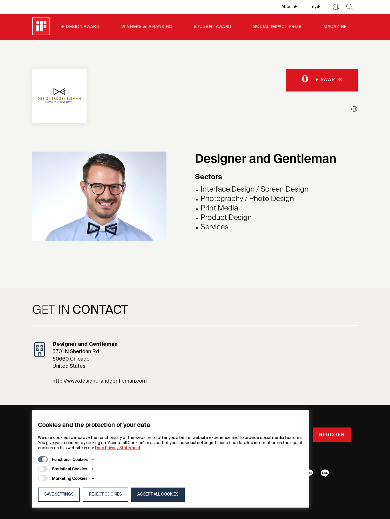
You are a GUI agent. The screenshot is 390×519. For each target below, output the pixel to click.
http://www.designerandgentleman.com (100, 381)
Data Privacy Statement (117, 448)
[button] (336, 7)
